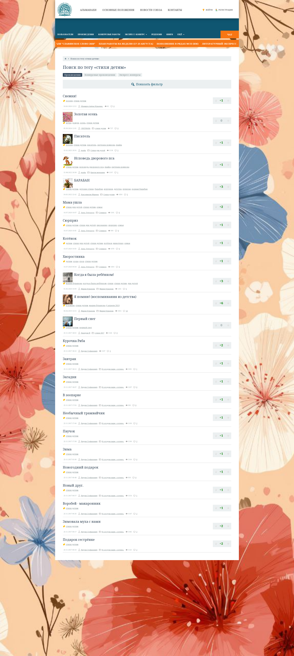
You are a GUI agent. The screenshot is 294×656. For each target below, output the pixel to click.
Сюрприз (70, 220)
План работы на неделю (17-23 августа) (92, 43)
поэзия (69, 101)
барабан (99, 189)
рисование (102, 225)
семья (99, 207)
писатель (91, 145)
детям (69, 243)
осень (83, 123)
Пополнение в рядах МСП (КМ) (143, 43)
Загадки (69, 377)
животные (118, 243)
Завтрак (69, 359)
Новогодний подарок (80, 467)
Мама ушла (72, 202)
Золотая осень (85, 114)
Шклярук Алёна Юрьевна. (92, 106)
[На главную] (65, 9)
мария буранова (74, 283)
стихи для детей (74, 207)
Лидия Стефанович (89, 351)
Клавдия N (85, 333)
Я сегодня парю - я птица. (113, 369)
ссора (75, 261)
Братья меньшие (97, 172)
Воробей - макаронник (81, 503)
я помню (70, 305)
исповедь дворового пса (91, 167)
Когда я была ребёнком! (94, 274)
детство (118, 189)
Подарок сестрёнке (79, 539)
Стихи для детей (97, 150)
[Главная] (65, 58)
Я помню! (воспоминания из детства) (105, 297)
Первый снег (85, 319)
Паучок (69, 431)
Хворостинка (74, 256)
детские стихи (86, 189)
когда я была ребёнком (95, 283)
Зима (67, 449)
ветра (68, 123)
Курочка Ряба (74, 341)
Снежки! (70, 96)
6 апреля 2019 (113, 305)
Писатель (82, 136)
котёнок (108, 243)
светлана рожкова (106, 145)
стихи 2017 (99, 333)
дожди (75, 123)
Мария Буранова (88, 289)
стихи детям (80, 101)
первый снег (85, 327)
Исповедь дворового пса (94, 158)
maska (119, 145)
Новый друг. (73, 485)
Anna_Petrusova (87, 212)
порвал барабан (140, 189)
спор (81, 261)
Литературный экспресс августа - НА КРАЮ (198, 43)
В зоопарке (72, 395)
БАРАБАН (82, 180)
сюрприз (112, 225)
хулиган (127, 189)
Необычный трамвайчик (84, 413)
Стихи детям (109, 194)
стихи (110, 283)
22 (127, 311)
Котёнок (70, 238)
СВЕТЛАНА (85, 128)
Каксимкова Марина (90, 194)
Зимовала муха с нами (82, 521)
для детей (133, 283)
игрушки (108, 189)
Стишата (102, 212)
